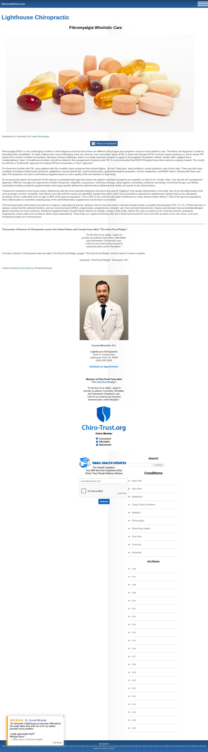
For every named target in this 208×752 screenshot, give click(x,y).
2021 (134, 688)
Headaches (137, 496)
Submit (104, 501)
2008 (134, 585)
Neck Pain (137, 489)
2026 (134, 728)
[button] (158, 465)
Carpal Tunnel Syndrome (143, 504)
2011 (134, 609)
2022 (134, 696)
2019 (134, 672)
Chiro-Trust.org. (27, 268)
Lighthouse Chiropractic (35, 17)
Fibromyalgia (43, 136)
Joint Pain (136, 536)
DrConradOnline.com (13, 4)
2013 (134, 625)
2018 (134, 664)
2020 (134, 680)
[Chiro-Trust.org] (104, 426)
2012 (134, 617)
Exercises (136, 544)
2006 (134, 569)
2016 (134, 648)
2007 (134, 577)
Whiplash (136, 512)
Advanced (136, 552)
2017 (134, 656)
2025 (134, 720)
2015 (134, 640)
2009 (134, 593)
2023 (134, 704)
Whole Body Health (141, 528)
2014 (134, 632)
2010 (134, 601)
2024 (134, 712)
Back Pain (137, 481)
